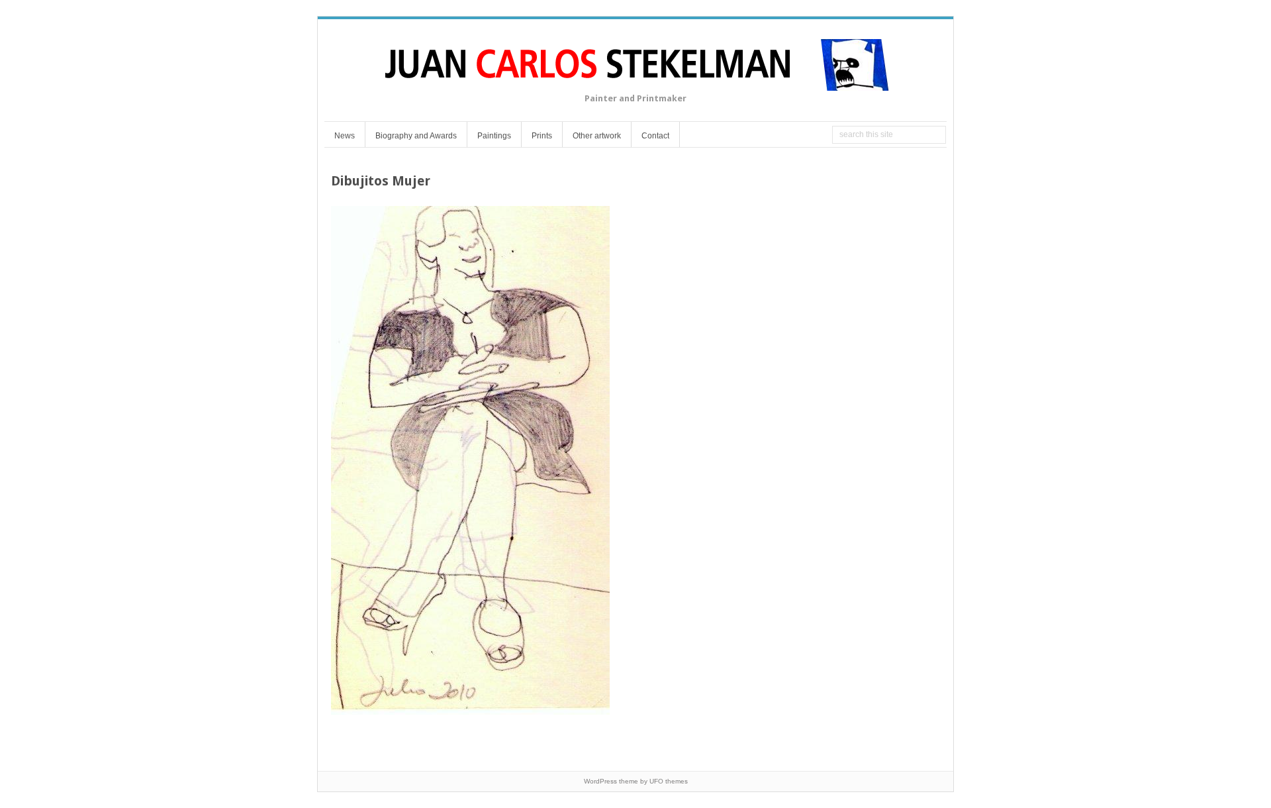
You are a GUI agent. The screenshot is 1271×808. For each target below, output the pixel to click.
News (344, 135)
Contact (655, 135)
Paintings (494, 135)
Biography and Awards (416, 135)
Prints (542, 135)
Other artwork (597, 135)
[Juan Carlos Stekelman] (635, 82)
